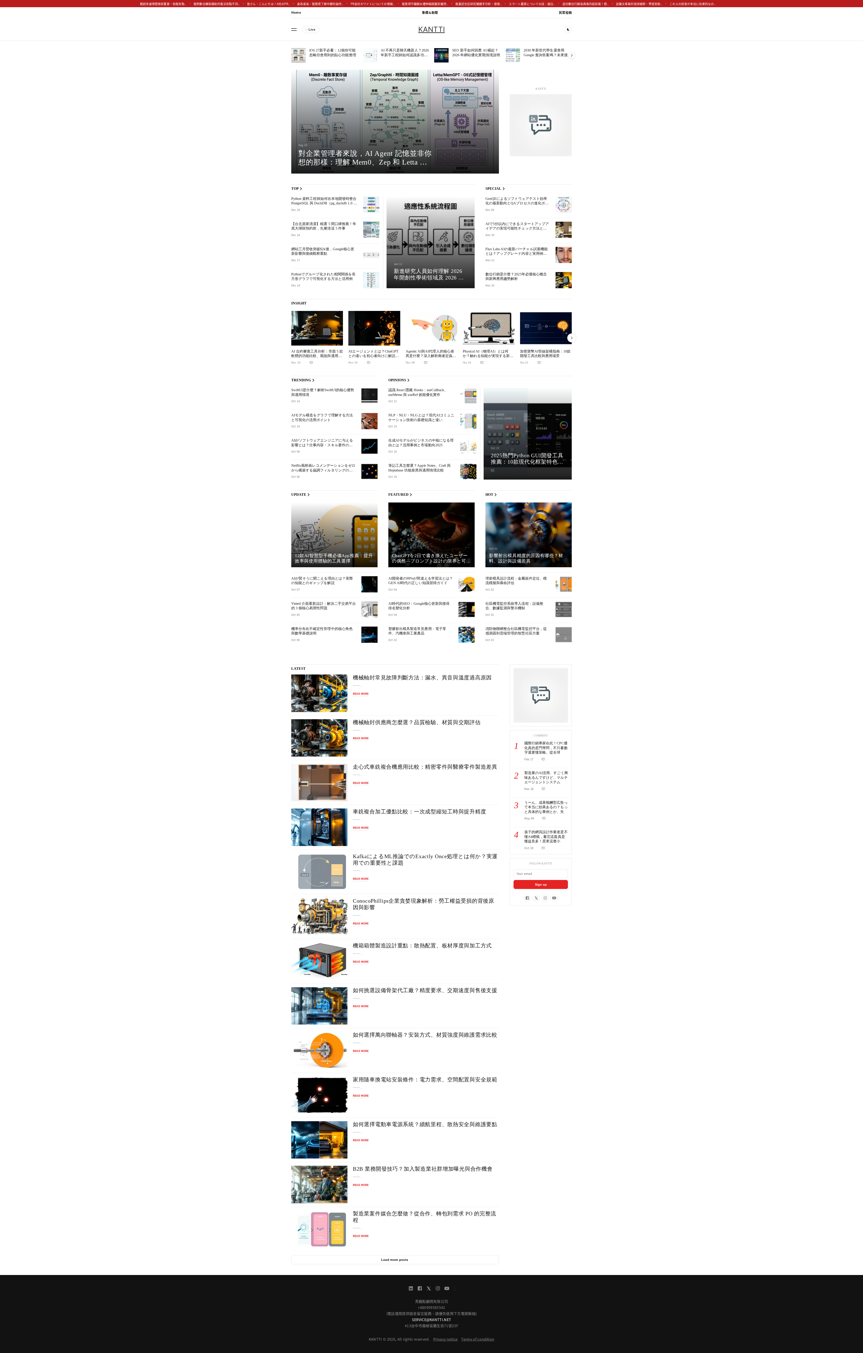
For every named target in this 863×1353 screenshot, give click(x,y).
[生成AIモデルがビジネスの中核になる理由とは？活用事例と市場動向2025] (468, 446)
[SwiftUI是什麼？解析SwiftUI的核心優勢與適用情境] (369, 396)
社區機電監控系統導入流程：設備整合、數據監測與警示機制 (514, 605)
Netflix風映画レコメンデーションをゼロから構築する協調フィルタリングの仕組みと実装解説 (323, 470)
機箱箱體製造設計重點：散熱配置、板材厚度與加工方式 (422, 946)
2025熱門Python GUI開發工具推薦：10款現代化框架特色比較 (527, 462)
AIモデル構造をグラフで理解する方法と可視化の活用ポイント (322, 417)
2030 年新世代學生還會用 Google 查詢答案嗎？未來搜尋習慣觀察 (547, 55)
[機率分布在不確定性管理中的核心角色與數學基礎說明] (369, 635)
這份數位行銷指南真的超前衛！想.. (586, 4)
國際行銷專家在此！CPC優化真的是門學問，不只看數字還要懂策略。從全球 (546, 748)
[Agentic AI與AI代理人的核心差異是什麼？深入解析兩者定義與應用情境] (431, 328)
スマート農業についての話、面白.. (532, 4)
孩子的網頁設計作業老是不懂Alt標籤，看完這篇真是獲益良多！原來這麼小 (546, 836)
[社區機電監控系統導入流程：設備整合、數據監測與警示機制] (564, 609)
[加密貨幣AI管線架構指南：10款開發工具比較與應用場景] (546, 328)
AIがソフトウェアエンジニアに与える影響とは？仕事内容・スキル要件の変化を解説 (322, 445)
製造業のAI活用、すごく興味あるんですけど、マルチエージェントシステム (546, 777)
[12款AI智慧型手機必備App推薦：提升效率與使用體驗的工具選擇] (334, 534)
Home (296, 12)
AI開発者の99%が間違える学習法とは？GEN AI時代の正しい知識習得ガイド (420, 580)
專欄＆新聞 (430, 12)
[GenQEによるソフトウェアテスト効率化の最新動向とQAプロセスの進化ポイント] (564, 204)
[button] (294, 29)
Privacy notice (445, 1339)
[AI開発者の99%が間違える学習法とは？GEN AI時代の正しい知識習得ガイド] (466, 584)
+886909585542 (431, 1307)
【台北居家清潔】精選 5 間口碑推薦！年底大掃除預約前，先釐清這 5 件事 (323, 226)
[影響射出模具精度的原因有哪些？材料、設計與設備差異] (528, 534)
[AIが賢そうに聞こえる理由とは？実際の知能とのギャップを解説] (369, 584)
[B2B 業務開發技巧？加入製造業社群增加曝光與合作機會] (319, 1184)
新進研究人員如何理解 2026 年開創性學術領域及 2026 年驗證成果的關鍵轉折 (429, 277)
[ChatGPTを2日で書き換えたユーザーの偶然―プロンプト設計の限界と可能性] (431, 534)
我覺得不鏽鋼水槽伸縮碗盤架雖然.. (425, 4)
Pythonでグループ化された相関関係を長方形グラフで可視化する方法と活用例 (323, 276)
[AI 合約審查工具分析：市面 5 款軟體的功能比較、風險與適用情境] (317, 328)
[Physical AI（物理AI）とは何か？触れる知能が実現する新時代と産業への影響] (488, 328)
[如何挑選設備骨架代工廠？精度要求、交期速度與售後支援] (319, 1006)
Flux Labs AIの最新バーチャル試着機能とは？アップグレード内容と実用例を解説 (516, 253)
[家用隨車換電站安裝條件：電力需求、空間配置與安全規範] (319, 1095)
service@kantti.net (431, 1319)
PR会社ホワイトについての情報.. (373, 4)
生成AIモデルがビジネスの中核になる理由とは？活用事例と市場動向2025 (421, 442)
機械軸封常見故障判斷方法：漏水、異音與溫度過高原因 (422, 678)
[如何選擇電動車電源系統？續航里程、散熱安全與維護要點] (319, 1140)
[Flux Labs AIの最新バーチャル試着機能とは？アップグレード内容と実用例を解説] (564, 255)
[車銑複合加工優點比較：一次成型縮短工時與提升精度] (319, 827)
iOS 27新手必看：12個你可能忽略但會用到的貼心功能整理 (332, 52)
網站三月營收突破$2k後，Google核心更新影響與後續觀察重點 (322, 251)
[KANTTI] (541, 125)
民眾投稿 (565, 12)
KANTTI (431, 29)
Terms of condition (477, 1339)
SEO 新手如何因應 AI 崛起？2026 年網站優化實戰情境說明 (476, 52)
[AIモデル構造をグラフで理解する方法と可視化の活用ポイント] (369, 421)
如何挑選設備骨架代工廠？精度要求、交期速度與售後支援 (425, 990)
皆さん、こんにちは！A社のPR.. (268, 4)
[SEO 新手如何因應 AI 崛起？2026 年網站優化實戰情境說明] (441, 55)
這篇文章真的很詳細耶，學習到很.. (639, 4)
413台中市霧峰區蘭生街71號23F (431, 1325)
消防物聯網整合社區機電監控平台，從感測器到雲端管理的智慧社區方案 (516, 631)
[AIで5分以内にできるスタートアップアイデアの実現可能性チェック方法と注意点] (564, 230)
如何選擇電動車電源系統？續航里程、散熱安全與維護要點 (425, 1124)
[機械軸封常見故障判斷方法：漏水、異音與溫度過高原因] (319, 693)
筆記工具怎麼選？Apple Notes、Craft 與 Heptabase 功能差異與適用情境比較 (419, 467)
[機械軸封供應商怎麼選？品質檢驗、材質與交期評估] (319, 738)
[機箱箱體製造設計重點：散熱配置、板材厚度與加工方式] (319, 961)
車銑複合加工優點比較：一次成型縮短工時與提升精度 (419, 812)
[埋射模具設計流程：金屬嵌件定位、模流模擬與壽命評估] (564, 584)
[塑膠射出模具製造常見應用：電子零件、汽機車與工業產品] (466, 635)
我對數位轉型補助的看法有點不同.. (217, 4)
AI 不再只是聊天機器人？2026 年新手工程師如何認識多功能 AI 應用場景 (405, 55)
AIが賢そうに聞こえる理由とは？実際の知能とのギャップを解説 (322, 580)
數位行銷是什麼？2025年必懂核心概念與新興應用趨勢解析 (516, 276)
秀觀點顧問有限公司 (431, 1301)
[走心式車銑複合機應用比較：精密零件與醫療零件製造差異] (319, 782)
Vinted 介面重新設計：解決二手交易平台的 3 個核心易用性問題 (323, 605)
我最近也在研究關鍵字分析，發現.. (479, 4)
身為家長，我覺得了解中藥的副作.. (320, 4)
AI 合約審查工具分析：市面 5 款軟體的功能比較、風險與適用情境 (317, 356)
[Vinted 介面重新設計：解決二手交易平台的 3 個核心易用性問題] (369, 609)
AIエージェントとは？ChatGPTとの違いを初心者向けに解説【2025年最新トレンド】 (373, 356)
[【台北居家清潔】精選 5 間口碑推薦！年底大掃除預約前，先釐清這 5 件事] (371, 230)
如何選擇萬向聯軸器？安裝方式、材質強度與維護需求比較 (425, 1035)
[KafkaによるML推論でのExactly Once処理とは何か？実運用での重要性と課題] (319, 872)
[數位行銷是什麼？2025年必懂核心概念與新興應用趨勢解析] (564, 280)
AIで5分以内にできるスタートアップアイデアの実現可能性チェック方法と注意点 (517, 228)
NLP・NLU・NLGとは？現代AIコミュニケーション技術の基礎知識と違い (421, 417)
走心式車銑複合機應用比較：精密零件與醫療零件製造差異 (425, 767)
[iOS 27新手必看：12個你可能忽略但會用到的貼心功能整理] (298, 55)
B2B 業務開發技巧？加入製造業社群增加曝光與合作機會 (422, 1169)
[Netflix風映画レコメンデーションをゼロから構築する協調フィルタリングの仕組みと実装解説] (369, 471)
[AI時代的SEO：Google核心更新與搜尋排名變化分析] (466, 609)
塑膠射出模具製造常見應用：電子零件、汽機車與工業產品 (417, 631)
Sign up (541, 884)
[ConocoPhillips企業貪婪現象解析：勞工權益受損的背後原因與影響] (319, 916)
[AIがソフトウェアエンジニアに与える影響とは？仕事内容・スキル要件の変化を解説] (369, 446)
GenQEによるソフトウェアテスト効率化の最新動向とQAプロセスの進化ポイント (517, 203)
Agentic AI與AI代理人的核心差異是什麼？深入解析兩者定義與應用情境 (431, 356)
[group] (395, 122)
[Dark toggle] (568, 29)
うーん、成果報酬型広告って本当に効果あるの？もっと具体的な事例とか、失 (546, 807)
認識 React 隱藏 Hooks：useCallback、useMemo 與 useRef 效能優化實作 (418, 392)
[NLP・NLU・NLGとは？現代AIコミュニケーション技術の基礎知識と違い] (468, 421)
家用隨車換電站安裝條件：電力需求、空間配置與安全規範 (425, 1080)
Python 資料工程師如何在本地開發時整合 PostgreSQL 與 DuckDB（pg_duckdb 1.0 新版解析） (324, 203)
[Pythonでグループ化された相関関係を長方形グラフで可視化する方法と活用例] (371, 280)
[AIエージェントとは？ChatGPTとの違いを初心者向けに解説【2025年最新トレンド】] (374, 328)
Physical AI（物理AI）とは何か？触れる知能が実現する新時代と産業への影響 (488, 356)
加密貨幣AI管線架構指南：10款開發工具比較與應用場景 (545, 353)
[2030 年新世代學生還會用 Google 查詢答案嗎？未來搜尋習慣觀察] (513, 55)
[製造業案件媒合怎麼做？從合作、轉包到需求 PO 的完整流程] (319, 1229)
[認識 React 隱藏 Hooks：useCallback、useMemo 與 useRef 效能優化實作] (468, 396)
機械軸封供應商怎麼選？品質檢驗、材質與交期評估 (417, 722)
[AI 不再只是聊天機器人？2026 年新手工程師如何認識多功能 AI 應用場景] (370, 55)
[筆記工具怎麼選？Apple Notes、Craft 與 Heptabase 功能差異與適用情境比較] (468, 471)
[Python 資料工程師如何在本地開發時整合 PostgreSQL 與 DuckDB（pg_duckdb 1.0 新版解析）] (371, 204)
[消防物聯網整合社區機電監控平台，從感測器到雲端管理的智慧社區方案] (564, 635)
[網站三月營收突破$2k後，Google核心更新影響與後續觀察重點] (371, 255)
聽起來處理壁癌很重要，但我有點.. (163, 4)
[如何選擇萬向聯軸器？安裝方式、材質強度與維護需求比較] (319, 1050)
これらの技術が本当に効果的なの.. (692, 4)
